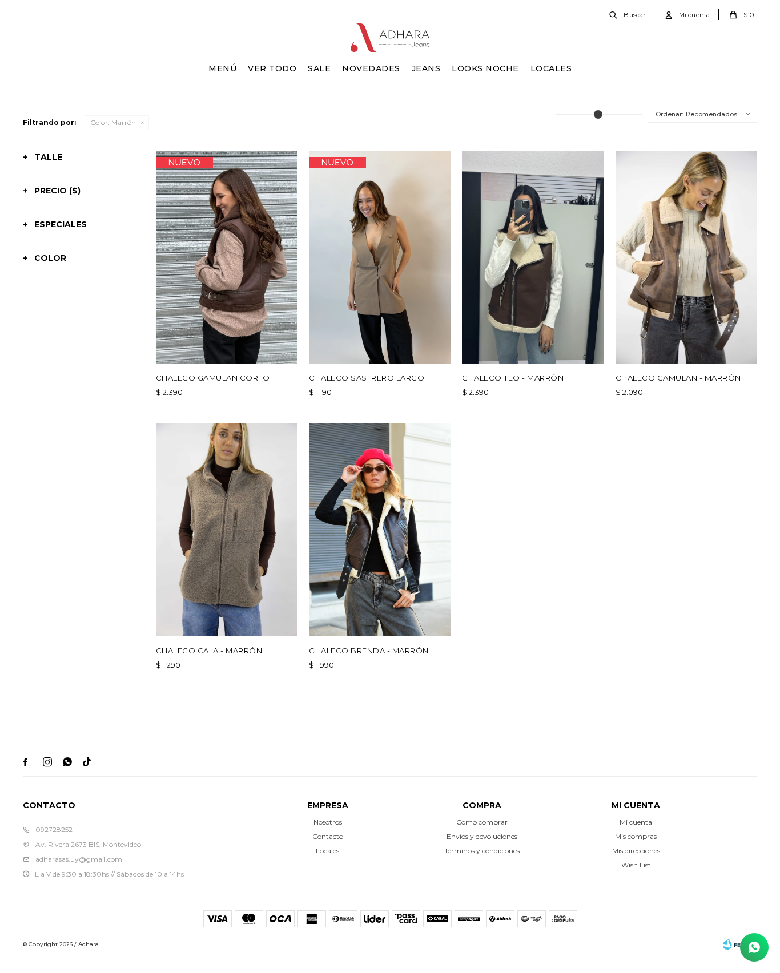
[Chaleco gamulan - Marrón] (686, 257)
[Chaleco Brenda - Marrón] (380, 529)
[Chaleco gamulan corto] (226, 257)
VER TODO (272, 68)
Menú (222, 68)
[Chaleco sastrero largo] (380, 257)
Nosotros (327, 822)
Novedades (371, 68)
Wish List (636, 865)
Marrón (113, 122)
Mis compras (636, 836)
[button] (628, 14)
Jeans (426, 68)
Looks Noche (485, 68)
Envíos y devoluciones (482, 836)
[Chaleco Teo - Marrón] (533, 257)
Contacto (327, 836)
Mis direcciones (636, 850)
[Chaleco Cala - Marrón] (226, 529)
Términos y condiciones (482, 850)
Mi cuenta (636, 822)
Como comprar (482, 822)
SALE (319, 68)
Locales (551, 68)
